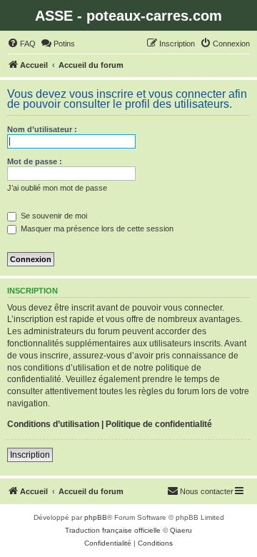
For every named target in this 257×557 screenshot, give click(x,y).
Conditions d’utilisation (53, 424)
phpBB (95, 517)
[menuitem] (21, 43)
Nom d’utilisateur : (42, 129)
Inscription (30, 455)
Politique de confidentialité (159, 424)
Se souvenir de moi (53, 215)
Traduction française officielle (113, 530)
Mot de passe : (34, 161)
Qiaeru (181, 530)
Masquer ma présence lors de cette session (96, 228)
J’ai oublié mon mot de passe (57, 188)
